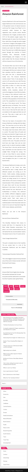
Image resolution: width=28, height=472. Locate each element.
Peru (12, 288)
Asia (4, 397)
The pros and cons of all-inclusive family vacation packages (12, 346)
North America (6, 421)
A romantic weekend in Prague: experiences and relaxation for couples (14, 329)
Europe (5, 412)
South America (6, 10)
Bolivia (5, 286)
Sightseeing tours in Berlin (9, 350)
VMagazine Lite (19, 470)
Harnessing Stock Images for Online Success (14, 337)
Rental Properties (7, 430)
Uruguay (17, 288)
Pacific (4, 424)
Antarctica (5, 394)
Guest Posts (6, 464)
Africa (4, 391)
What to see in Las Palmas (9, 367)
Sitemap (5, 461)
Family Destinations (8, 415)
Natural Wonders (7, 418)
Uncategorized (6, 442)
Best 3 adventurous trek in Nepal (11, 374)
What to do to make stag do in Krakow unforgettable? (12, 354)
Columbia (16, 286)
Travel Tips (6, 439)
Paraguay (6, 288)
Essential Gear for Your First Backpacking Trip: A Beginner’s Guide (14, 333)
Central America (7, 406)
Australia (5, 400)
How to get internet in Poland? (10, 371)
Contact (5, 454)
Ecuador (22, 286)
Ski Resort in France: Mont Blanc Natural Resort (13, 359)
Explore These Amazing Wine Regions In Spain (13, 341)
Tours (4, 436)
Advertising (6, 457)
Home (4, 451)
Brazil (11, 286)
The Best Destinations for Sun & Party (12, 325)
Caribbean (5, 403)
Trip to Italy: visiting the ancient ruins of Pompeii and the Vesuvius (13, 363)
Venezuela (6, 291)
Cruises (5, 409)
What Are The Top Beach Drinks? (11, 377)
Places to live (6, 427)
